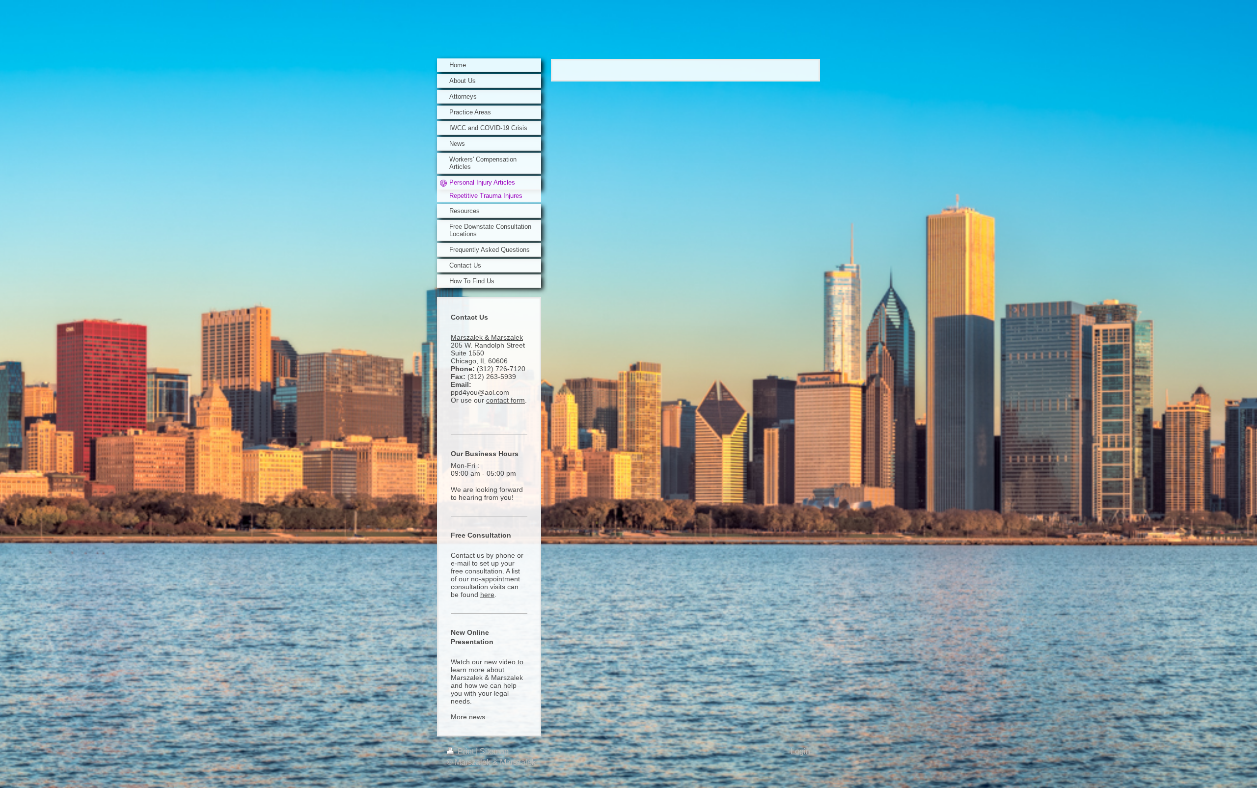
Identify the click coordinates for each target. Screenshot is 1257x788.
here (487, 594)
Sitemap (494, 751)
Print (466, 751)
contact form (505, 400)
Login (800, 751)
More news (468, 717)
